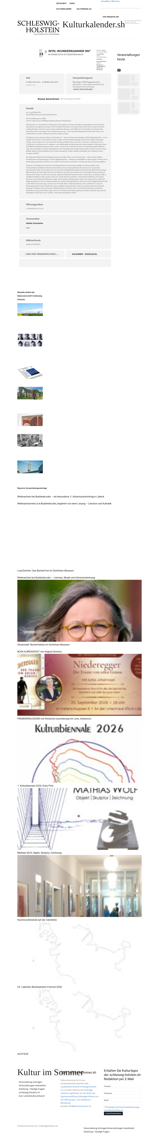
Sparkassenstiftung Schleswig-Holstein (77, 1096)
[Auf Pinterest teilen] (65, 263)
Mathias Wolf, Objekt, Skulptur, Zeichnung (39, 852)
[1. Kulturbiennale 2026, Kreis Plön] (79, 752)
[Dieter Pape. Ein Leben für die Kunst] (30, 419)
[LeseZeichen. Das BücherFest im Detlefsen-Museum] (79, 537)
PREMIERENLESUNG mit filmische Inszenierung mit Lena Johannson (54, 718)
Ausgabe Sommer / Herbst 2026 (27, 330)
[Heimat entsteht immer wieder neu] (30, 309)
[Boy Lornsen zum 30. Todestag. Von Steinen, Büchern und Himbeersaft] (30, 440)
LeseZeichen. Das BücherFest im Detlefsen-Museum (45, 570)
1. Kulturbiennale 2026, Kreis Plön (35, 785)
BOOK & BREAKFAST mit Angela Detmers (39, 651)
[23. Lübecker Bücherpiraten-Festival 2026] (79, 953)
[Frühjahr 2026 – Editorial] (30, 372)
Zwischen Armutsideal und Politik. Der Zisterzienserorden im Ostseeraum (29, 406)
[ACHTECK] (79, 1020)
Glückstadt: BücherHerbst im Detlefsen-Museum (43, 644)
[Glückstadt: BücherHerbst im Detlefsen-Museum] (79, 611)
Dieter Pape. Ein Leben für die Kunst (29, 430)
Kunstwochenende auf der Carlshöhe (37, 919)
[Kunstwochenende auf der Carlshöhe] (79, 886)
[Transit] (89, 99)
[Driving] (86, 99)
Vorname (107, 1086)
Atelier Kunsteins (34, 223)
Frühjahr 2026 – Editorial (25, 383)
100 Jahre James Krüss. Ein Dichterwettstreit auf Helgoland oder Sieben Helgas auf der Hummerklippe (29, 356)
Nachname (108, 1093)
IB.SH (89, 1093)
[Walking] (91, 99)
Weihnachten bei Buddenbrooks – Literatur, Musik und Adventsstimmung (56, 577)
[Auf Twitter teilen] (53, 263)
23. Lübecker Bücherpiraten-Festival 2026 (39, 987)
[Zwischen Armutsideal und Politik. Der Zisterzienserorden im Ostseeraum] (30, 393)
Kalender (77, 254)
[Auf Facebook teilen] (48, 263)
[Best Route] (83, 99)
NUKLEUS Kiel (25, 476)
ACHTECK (22, 1054)
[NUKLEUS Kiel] (30, 467)
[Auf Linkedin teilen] (59, 263)
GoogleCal (91, 254)
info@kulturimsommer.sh (79, 1106)
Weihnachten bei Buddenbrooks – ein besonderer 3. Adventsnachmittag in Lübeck (60, 496)
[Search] (119, 70)
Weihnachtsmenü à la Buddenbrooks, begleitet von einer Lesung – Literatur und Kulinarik (64, 503)
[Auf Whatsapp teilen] (71, 263)
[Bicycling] (94, 99)
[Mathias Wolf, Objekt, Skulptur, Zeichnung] (79, 819)
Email (106, 1100)
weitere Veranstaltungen (83, 89)
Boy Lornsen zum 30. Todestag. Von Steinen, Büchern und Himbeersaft (29, 454)
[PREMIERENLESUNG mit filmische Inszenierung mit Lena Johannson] (79, 685)
